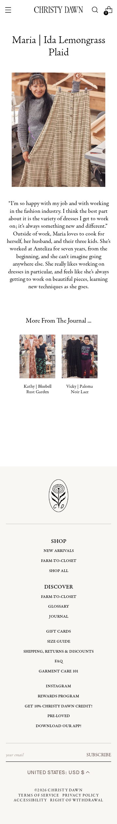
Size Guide (58, 641)
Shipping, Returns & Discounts (58, 651)
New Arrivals (59, 551)
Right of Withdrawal (76, 800)
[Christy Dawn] (58, 9)
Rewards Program (58, 696)
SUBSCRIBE (98, 755)
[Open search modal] (95, 10)
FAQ (59, 661)
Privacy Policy (80, 795)
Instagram (58, 686)
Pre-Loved (58, 716)
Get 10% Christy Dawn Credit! (58, 706)
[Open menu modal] (8, 10)
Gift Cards (58, 631)
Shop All (58, 571)
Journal (58, 616)
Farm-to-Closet (58, 561)
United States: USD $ (56, 772)
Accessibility (30, 800)
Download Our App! (58, 726)
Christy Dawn (65, 790)
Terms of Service (38, 795)
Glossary (58, 606)
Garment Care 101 (58, 671)
